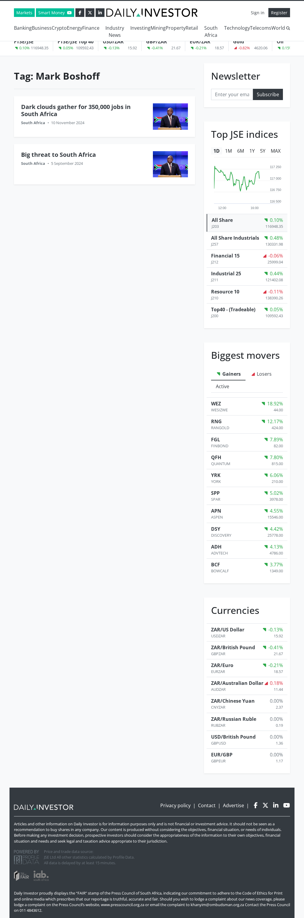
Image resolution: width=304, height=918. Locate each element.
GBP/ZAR (156, 41)
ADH (216, 546)
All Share (222, 220)
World (278, 28)
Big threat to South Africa (58, 155)
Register (279, 12)
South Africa (211, 31)
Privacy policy (175, 805)
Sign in (258, 12)
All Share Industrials (235, 238)
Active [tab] (222, 386)
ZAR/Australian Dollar (237, 683)
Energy (74, 28)
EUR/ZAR (200, 41)
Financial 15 (225, 255)
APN (216, 511)
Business (42, 28)
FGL (215, 439)
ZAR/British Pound (233, 647)
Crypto (59, 28)
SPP (215, 493)
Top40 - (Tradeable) (233, 309)
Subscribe (268, 94)
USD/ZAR (113, 41)
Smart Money (52, 12)
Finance (90, 28)
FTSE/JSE (24, 41)
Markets (24, 12)
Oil (280, 41)
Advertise (233, 805)
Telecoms (260, 28)
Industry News (114, 31)
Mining (158, 28)
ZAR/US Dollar (227, 629)
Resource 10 (225, 291)
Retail (192, 28)
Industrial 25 (226, 273)
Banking (23, 28)
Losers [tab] (264, 374)
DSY (215, 529)
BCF (215, 564)
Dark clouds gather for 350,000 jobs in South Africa (76, 110)
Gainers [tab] (231, 374)
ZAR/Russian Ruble (233, 719)
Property (176, 28)
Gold (238, 41)
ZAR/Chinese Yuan (233, 701)
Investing (140, 28)
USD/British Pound (233, 737)
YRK (216, 475)
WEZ (216, 403)
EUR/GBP (221, 754)
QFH (216, 457)
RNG (216, 421)
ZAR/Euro (222, 665)
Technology (237, 28)
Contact (207, 805)
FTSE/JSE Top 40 (76, 41)
